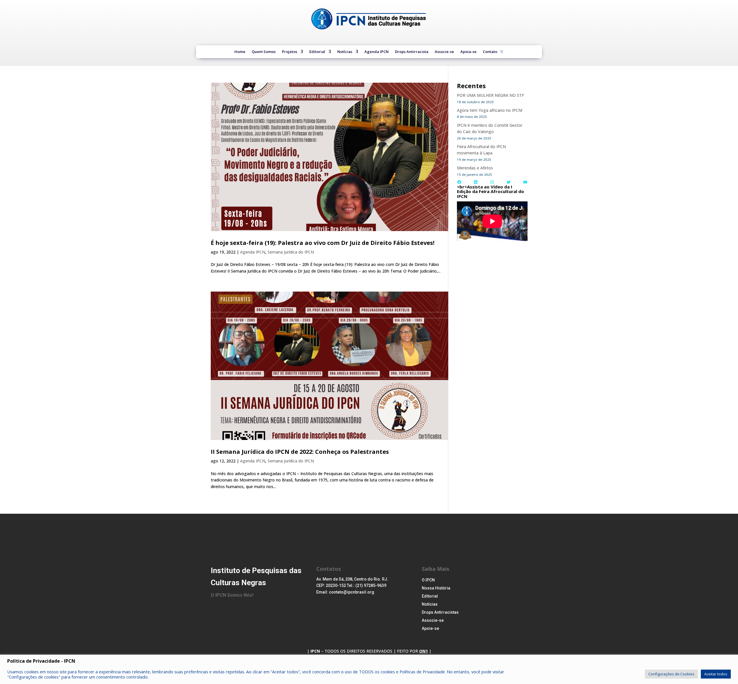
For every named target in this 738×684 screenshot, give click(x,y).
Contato (490, 52)
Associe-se (444, 52)
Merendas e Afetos (475, 168)
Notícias (344, 52)
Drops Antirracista (411, 52)
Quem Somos (264, 52)
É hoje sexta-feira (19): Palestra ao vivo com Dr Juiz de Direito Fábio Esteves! (322, 243)
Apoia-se (468, 52)
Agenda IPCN (376, 52)
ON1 (423, 651)
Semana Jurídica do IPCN (291, 252)
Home (239, 52)
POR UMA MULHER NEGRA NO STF (490, 95)
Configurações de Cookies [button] (671, 674)
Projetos (289, 52)
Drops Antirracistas (440, 612)
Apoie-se (430, 628)
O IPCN (428, 580)
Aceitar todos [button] (715, 674)
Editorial (317, 52)
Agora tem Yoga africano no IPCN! (489, 110)
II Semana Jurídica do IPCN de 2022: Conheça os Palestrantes (300, 452)
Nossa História (436, 588)
